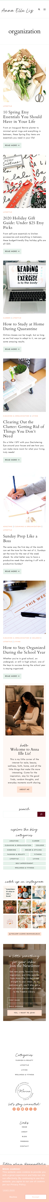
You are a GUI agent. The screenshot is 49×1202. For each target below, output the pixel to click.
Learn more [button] (9, 1190)
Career (6, 318)
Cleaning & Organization (16, 416)
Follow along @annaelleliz (24, 1163)
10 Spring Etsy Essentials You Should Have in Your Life (22, 116)
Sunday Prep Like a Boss (20, 539)
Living (35, 416)
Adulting (7, 526)
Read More (13, 146)
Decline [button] (13, 1197)
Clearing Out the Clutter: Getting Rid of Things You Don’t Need (23, 429)
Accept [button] (35, 1197)
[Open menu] (44, 9)
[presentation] (24, 75)
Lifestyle (7, 106)
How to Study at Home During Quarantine (23, 326)
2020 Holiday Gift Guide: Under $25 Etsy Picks (23, 222)
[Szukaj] (41, 814)
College (36, 638)
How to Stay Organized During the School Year (24, 650)
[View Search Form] (39, 9)
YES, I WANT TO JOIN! (24, 1013)
